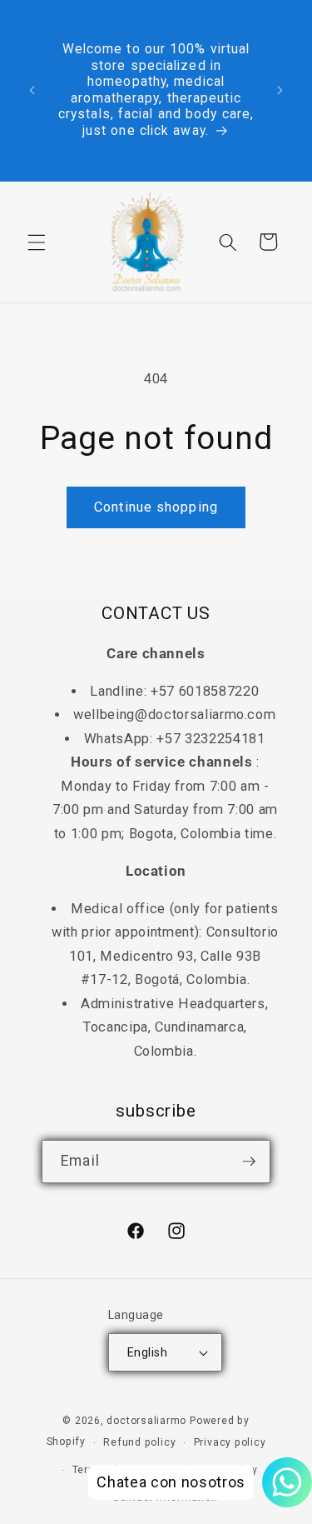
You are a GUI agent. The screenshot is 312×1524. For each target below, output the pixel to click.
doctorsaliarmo (146, 1421)
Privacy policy (230, 1442)
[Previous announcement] (32, 90)
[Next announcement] (280, 90)
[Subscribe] (249, 1161)
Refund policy (139, 1442)
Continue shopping (156, 507)
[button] (37, 242)
